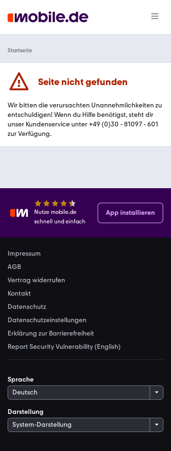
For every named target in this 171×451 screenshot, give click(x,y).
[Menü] (154, 17)
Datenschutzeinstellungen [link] (47, 320)
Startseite (20, 50)
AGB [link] (14, 267)
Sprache (21, 379)
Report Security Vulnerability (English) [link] (64, 347)
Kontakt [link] (19, 293)
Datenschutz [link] (27, 307)
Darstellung (26, 412)
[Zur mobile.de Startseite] (48, 17)
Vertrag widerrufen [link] (36, 280)
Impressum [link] (24, 254)
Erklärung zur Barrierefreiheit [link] (51, 333)
